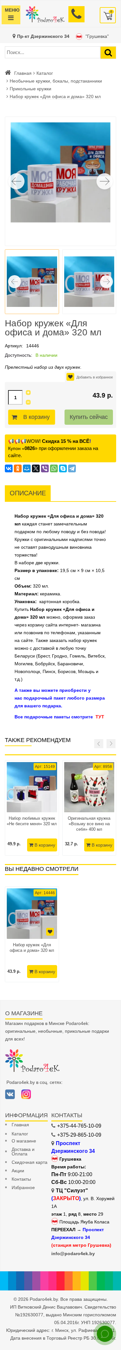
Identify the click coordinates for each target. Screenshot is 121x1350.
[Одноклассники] (18, 468)
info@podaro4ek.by (73, 1253)
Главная (23, 73)
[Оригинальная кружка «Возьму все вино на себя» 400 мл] (89, 787)
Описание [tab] (28, 493)
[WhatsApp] (54, 468)
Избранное (23, 1187)
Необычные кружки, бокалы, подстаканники (56, 81)
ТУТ (100, 716)
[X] (36, 468)
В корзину (36, 417)
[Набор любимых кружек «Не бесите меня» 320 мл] (32, 787)
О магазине (24, 1140)
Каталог (44, 73)
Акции (18, 1170)
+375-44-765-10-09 (79, 1126)
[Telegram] (72, 468)
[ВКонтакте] (9, 468)
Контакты (21, 1179)
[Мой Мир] (27, 468)
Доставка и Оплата (23, 1151)
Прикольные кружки (30, 88)
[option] (32, 934)
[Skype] (63, 468)
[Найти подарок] (108, 52)
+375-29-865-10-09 (79, 1135)
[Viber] (45, 468)
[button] (104, 181)
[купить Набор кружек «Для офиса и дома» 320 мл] (32, 913)
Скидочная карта (29, 1162)
